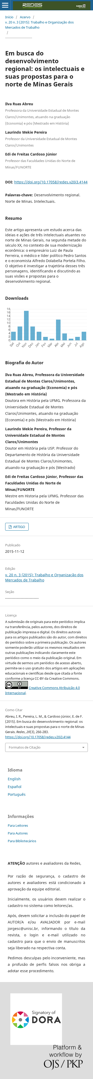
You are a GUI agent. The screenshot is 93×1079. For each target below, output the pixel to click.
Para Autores (18, 833)
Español (14, 786)
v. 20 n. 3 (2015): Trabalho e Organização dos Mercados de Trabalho (39, 25)
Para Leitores (18, 825)
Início (9, 17)
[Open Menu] (5, 5)
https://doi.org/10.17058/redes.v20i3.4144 (51, 182)
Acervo (25, 17)
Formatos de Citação (25, 747)
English (14, 778)
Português (17, 794)
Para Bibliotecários (22, 841)
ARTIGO (18, 526)
